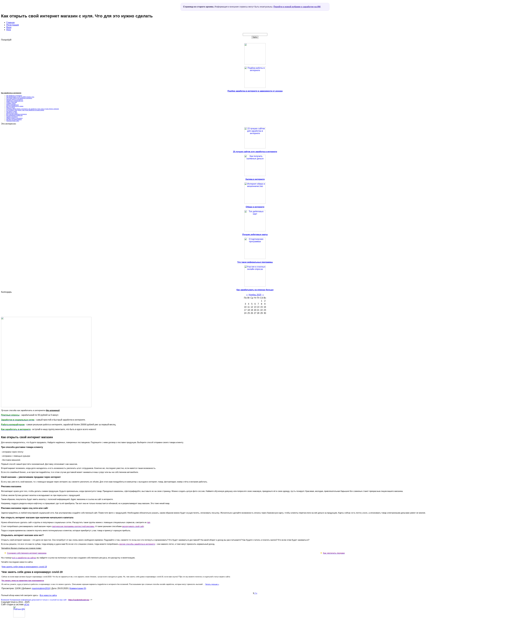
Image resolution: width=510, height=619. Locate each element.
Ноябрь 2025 (255, 295)
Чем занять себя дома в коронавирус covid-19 (24, 567)
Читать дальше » (212, 584)
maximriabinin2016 (41, 588)
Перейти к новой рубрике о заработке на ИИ (296, 7)
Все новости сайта (48, 595)
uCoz (26, 604)
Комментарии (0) (78, 588)
